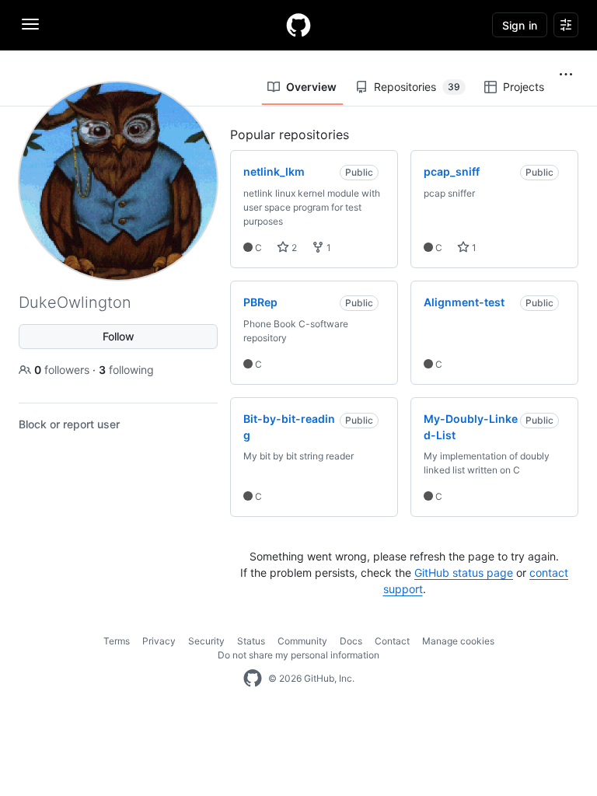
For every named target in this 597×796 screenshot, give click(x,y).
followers (63, 369)
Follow (118, 336)
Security (206, 641)
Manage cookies (458, 641)
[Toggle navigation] (30, 24)
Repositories (417, 86)
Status (251, 641)
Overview (311, 86)
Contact (392, 641)
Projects (523, 86)
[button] (565, 74)
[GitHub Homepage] (252, 679)
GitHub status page (463, 572)
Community (302, 641)
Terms (116, 641)
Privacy (159, 641)
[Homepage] (298, 24)
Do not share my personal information (298, 655)
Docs (351, 641)
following (126, 369)
